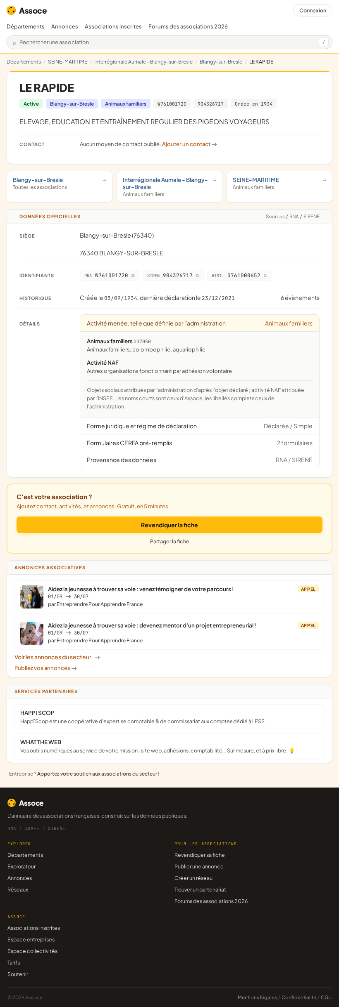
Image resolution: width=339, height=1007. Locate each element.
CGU (326, 997)
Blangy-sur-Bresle (221, 62)
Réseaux (17, 889)
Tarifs (13, 962)
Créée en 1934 (253, 104)
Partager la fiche (169, 541)
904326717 (211, 104)
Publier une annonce (199, 866)
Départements (26, 26)
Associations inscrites (113, 26)
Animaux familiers (125, 104)
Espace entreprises (31, 939)
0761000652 (236, 275)
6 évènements (300, 297)
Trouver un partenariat (200, 889)
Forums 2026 (188, 26)
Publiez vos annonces (45, 668)
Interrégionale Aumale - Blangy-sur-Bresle (143, 62)
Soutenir (17, 974)
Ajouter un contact (189, 144)
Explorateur (21, 866)
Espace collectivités (32, 951)
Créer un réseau (193, 878)
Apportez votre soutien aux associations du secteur (97, 774)
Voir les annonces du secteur (57, 656)
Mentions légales (257, 997)
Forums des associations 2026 (211, 901)
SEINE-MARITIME (67, 62)
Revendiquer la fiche (169, 524)
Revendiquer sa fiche (199, 854)
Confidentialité (299, 997)
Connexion (312, 10)
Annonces (64, 26)
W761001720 (172, 104)
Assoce (33, 10)
